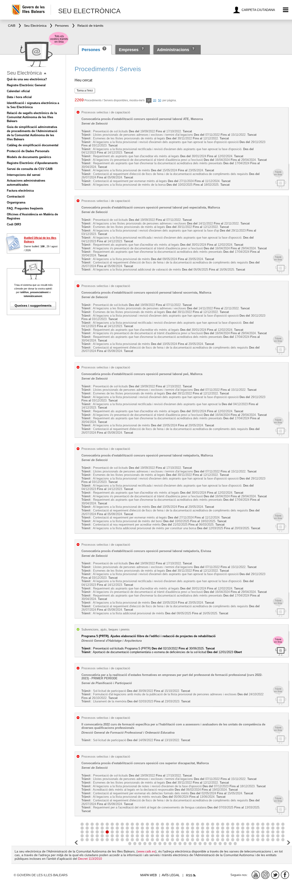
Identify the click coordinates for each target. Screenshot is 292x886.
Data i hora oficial (19, 97)
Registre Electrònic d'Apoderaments (32, 163)
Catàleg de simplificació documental (32, 145)
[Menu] (285, 10)
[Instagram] (265, 875)
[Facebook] (285, 875)
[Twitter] (275, 875)
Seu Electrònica (24, 73)
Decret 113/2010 (90, 858)
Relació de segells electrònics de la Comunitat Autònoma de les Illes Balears (32, 117)
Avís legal (171, 875)
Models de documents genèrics (29, 157)
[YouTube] (256, 875)
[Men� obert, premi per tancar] (45, 73)
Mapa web (148, 875)
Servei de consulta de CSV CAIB (29, 169)
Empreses (128, 49)
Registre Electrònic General (26, 85)
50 (159, 100)
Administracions (173, 49)
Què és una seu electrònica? (27, 79)
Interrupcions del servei (23, 175)
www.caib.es (146, 851)
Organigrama (16, 202)
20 (154, 100)
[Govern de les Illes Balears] (31, 10)
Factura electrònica (20, 190)
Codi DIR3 (14, 224)
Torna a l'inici (85, 90)
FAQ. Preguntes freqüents (25, 208)
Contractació (16, 196)
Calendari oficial (18, 91)
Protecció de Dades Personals (28, 151)
